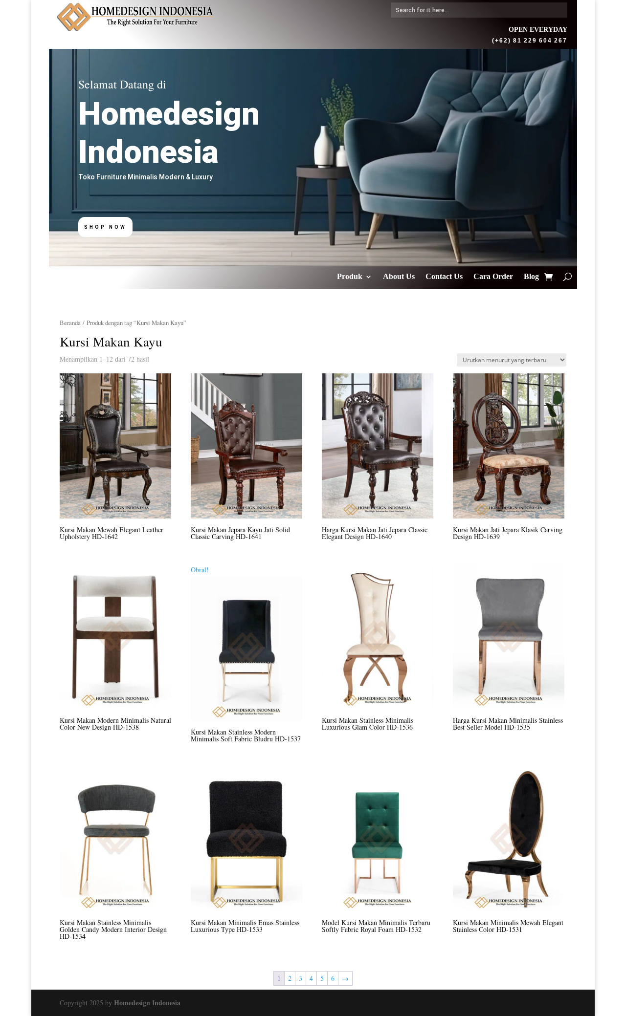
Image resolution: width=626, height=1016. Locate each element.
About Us (399, 277)
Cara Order (493, 277)
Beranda (70, 322)
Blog (531, 277)
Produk (349, 277)
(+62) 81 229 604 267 (529, 39)
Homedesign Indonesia (147, 1002)
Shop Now (105, 227)
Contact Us (444, 277)
